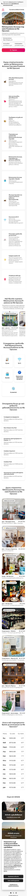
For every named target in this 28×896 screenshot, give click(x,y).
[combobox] (13, 40)
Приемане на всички (13, 876)
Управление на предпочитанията (13, 885)
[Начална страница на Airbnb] (3, 9)
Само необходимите (13, 880)
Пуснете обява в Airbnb (16, 9)
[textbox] (7, 45)
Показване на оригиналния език (11, 4)
